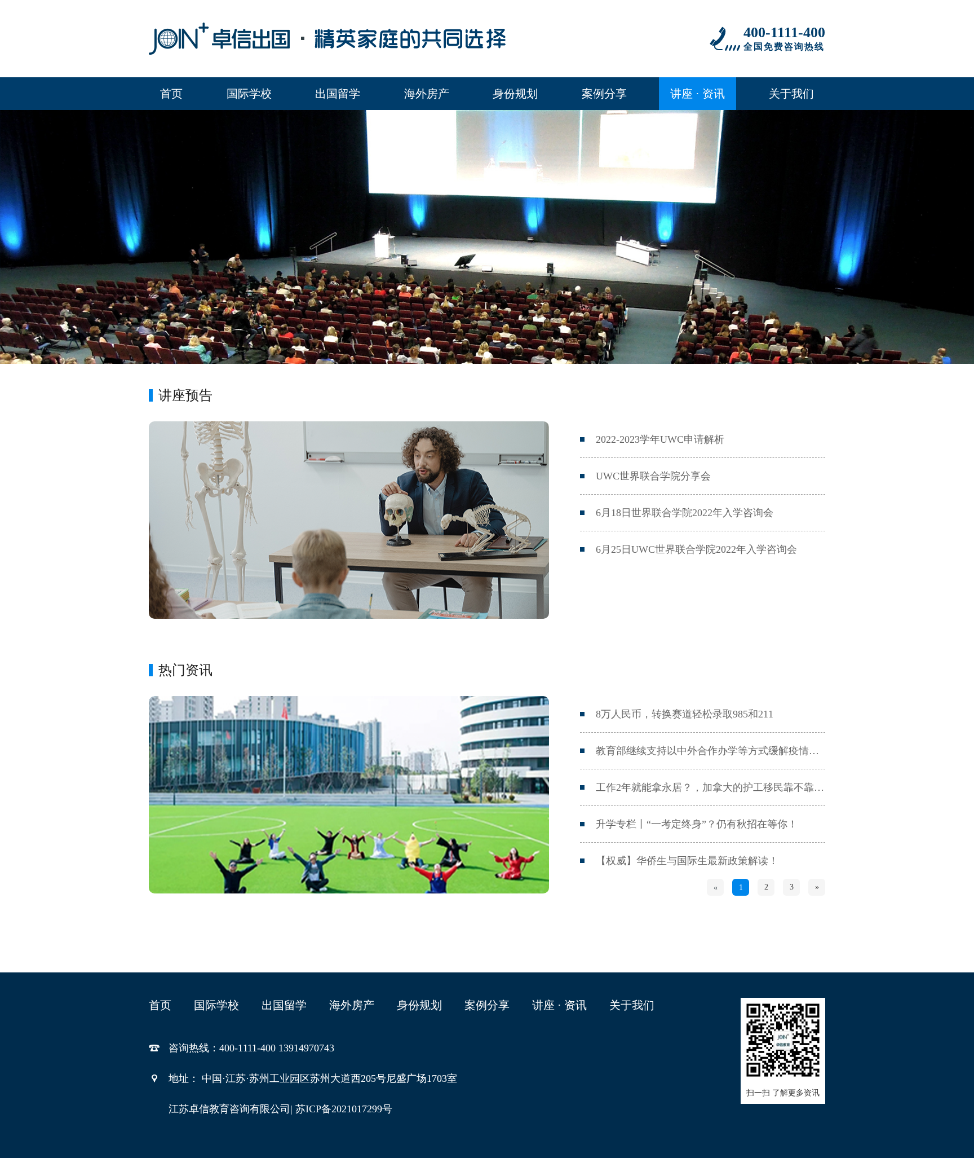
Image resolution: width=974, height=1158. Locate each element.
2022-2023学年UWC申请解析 (660, 439)
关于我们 (791, 93)
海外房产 (426, 93)
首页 (171, 93)
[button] (487, 354)
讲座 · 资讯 (697, 93)
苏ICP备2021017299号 (343, 1109)
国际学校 (249, 93)
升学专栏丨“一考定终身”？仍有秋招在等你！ (697, 824)
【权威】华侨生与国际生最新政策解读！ (687, 860)
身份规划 (515, 93)
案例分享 (604, 93)
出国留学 (337, 93)
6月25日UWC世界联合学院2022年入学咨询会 (696, 549)
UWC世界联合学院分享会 (653, 476)
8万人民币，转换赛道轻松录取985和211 (684, 714)
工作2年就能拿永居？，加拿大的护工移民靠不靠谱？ (710, 787)
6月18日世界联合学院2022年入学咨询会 (684, 512)
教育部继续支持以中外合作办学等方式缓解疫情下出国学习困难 (710, 750)
